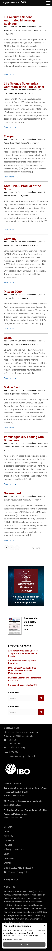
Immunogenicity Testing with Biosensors (24, 438)
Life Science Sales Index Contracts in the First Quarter (24, 85)
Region (6, 143)
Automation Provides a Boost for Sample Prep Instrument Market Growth (23, 653)
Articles (14, 93)
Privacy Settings (11, 879)
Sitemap (7, 862)
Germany (10, 239)
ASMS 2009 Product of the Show (22, 187)
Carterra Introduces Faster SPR (22, 685)
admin (10, 34)
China (8, 338)
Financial (7, 93)
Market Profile (28, 447)
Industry (7, 500)
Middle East (12, 387)
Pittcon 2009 (13, 291)
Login (6, 853)
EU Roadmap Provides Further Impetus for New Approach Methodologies (22, 670)
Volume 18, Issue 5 (37, 27)
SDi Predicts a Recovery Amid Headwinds (23, 801)
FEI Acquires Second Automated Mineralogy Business (19, 20)
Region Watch (15, 143)
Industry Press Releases (14, 849)
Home (6, 831)
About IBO (8, 835)
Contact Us (9, 840)
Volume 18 (43, 30)
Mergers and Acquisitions (14, 30)
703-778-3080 (14, 743)
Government (12, 493)
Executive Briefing (31, 30)
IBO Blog (8, 844)
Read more (10, 74)
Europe (9, 136)
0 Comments (21, 27)
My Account (9, 858)
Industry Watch (16, 500)
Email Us (12, 739)
